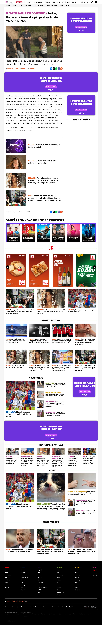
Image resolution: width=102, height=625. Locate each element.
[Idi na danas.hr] (20, 2)
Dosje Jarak (7, 585)
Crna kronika (8, 575)
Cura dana (77, 572)
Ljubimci (58, 580)
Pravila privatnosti (43, 607)
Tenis (22, 582)
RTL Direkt (7, 580)
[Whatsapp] (56, 68)
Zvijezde (8, 6)
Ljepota (58, 577)
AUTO (58, 2)
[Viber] (59, 68)
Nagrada (9, 211)
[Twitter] (54, 68)
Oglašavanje (15, 607)
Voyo (67, 6)
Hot (33, 2)
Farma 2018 (27, 211)
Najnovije (95, 573)
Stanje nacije (8, 582)
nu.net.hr (89, 614)
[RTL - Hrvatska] (87, 607)
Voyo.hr (17, 614)
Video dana (77, 590)
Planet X (76, 582)
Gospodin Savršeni (52, 6)
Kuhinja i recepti (60, 575)
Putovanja (59, 585)
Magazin (39, 2)
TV (34, 6)
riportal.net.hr (59, 614)
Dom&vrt (58, 572)
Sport (28, 2)
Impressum (8, 607)
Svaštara (76, 585)
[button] (8, 225)
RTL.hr (7, 614)
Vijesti (6, 570)
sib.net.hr (34, 614)
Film (14, 6)
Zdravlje (58, 590)
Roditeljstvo (59, 587)
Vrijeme (7, 587)
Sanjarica (95, 575)
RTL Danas (7, 577)
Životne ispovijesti (60, 592)
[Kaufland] (51, 248)
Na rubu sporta (24, 577)
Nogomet (23, 570)
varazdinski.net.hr (50, 614)
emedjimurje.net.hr (25, 614)
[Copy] (61, 68)
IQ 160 (64, 2)
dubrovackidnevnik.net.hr (71, 614)
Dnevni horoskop (78, 575)
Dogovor (15, 211)
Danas (7, 567)
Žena (53, 2)
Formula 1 (23, 590)
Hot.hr (23, 68)
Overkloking (77, 580)
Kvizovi (76, 587)
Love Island (41, 6)
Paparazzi (28, 6)
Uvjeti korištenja (24, 607)
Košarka (23, 580)
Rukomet (23, 572)
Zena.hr (12, 614)
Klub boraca (23, 575)
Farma (20, 211)
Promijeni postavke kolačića (61, 607)
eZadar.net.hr (82, 614)
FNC (22, 587)
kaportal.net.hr (41, 614)
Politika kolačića (33, 607)
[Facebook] (51, 68)
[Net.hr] (94, 607)
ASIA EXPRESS (71, 2)
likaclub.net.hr (24, 616)
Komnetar (77, 577)
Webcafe (47, 2)
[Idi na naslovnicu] (10, 3)
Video (94, 570)
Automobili (59, 595)
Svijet (6, 572)
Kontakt (51, 607)
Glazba (20, 6)
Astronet (76, 570)
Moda (58, 582)
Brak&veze (59, 570)
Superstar (40, 585)
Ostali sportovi (24, 585)
